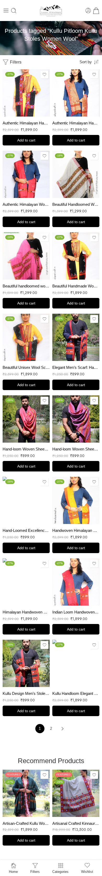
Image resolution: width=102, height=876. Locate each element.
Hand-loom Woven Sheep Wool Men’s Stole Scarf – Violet (75, 449)
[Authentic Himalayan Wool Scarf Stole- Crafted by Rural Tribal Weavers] (26, 174)
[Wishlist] (44, 74)
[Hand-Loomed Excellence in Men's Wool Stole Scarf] (26, 500)
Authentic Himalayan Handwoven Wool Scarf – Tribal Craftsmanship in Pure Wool (75, 123)
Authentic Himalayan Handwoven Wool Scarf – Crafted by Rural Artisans (26, 123)
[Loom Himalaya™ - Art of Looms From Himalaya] (51, 10)
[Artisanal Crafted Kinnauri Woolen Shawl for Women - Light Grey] (75, 793)
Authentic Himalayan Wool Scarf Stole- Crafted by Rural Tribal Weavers (26, 204)
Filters (15, 62)
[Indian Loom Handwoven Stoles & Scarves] (75, 582)
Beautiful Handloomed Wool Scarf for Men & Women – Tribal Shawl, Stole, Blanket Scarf (75, 204)
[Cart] (96, 10)
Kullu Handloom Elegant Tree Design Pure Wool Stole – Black (75, 693)
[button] (26, 140)
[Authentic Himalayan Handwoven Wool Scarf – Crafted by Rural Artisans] (26, 93)
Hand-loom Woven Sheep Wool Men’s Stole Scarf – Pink (26, 449)
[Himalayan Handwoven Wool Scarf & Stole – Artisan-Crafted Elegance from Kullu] (26, 582)
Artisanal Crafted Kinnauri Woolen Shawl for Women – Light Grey (75, 823)
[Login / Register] (88, 10)
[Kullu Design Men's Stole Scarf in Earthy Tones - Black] (26, 663)
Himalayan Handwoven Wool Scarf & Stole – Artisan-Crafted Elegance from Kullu (26, 612)
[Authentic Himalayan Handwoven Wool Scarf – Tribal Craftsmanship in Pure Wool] (75, 93)
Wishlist (87, 871)
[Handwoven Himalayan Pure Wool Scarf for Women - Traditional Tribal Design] (75, 500)
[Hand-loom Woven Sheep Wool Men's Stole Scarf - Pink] (26, 419)
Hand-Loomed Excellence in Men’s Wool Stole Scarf (26, 530)
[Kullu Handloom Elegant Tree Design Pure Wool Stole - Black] (75, 663)
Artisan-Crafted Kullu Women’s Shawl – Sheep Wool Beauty (26, 823)
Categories (60, 871)
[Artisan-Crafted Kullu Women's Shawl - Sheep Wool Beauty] (26, 793)
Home (51, 46)
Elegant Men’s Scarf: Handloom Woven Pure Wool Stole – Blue (75, 367)
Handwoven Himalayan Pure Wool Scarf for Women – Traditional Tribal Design (75, 530)
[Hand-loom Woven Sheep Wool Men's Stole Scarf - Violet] (75, 419)
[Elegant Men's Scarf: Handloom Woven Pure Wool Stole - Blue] (75, 337)
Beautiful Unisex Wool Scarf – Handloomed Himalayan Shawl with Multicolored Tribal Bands (26, 367)
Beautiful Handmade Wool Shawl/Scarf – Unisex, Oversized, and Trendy (75, 286)
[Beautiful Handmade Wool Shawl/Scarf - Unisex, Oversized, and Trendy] (75, 256)
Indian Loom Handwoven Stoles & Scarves (75, 612)
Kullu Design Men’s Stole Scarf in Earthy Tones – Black (26, 693)
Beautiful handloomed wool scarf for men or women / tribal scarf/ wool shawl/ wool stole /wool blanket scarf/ (26, 286)
